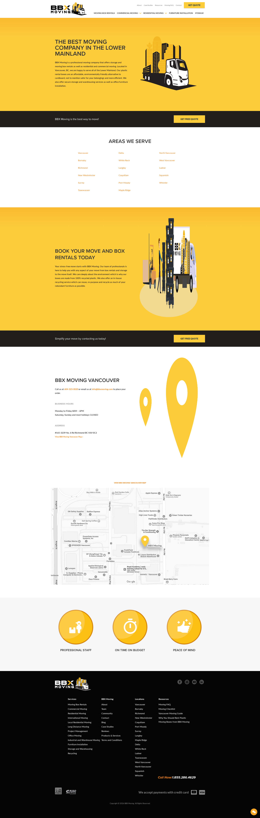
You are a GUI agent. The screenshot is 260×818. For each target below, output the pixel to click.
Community (107, 713)
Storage (199, 13)
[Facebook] (179, 681)
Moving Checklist (167, 708)
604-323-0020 (71, 389)
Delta (121, 152)
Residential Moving (153, 13)
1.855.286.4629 (184, 777)
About (139, 5)
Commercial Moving (127, 13)
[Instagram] (187, 681)
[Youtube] (194, 681)
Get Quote (194, 5)
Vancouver (83, 152)
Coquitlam (124, 175)
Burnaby (82, 160)
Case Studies (148, 5)
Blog (103, 722)
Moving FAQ (169, 5)
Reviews (105, 731)
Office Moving (74, 735)
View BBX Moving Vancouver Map (130, 483)
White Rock (124, 160)
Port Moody (124, 182)
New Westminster (86, 175)
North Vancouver (167, 152)
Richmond (83, 167)
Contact (179, 5)
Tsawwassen (84, 190)
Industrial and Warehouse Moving (84, 740)
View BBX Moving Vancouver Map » (69, 437)
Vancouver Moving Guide (171, 713)
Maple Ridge (124, 190)
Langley (122, 167)
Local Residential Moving (79, 722)
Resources (158, 5)
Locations (139, 699)
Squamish (163, 175)
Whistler (163, 182)
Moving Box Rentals (104, 13)
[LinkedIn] (201, 681)
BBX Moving (107, 699)
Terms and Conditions (111, 740)
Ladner (162, 167)
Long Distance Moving (78, 726)
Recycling (72, 753)
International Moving (78, 717)
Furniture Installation (181, 13)
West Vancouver (167, 160)
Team (103, 708)
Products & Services (111, 735)
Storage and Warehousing (80, 748)
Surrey (81, 182)
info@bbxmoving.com (102, 389)
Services (72, 699)
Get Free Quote (189, 119)
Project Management (78, 731)
